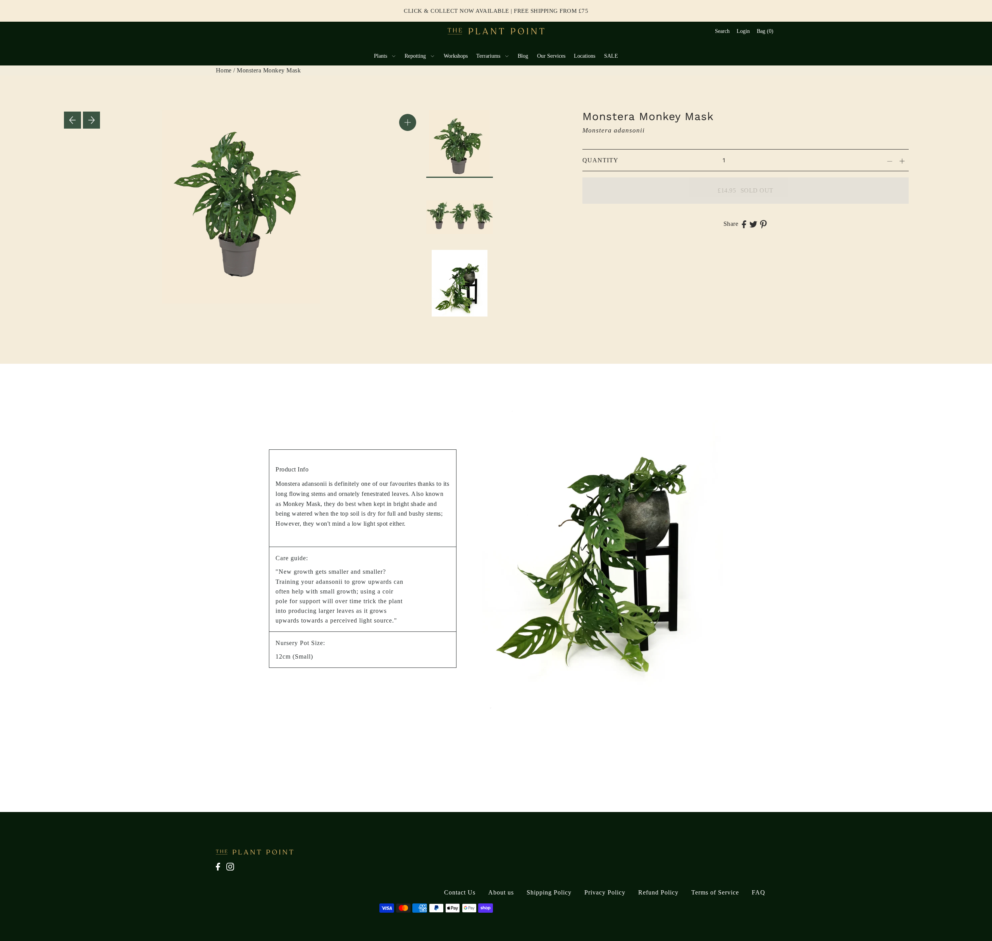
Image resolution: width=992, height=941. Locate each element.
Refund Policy (658, 892)
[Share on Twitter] (753, 224)
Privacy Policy (604, 892)
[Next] (91, 120)
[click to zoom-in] (407, 122)
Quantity (600, 160)
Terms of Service (715, 892)
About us (501, 892)
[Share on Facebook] (744, 224)
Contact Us (459, 892)
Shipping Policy (549, 892)
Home (224, 70)
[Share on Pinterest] (763, 224)
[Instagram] (232, 871)
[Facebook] (220, 871)
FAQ (758, 892)
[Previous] (72, 120)
